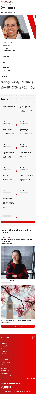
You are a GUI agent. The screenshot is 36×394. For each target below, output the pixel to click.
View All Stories (18, 326)
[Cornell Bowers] (7, 2)
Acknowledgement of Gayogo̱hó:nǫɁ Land (11, 383)
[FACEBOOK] (24, 379)
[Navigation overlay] (34, 1)
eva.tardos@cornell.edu (8, 58)
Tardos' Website (8, 42)
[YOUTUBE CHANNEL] (34, 379)
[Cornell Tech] (6, 387)
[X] (31, 379)
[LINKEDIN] (29, 379)
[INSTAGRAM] (27, 379)
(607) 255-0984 (6, 56)
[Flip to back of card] (16, 125)
